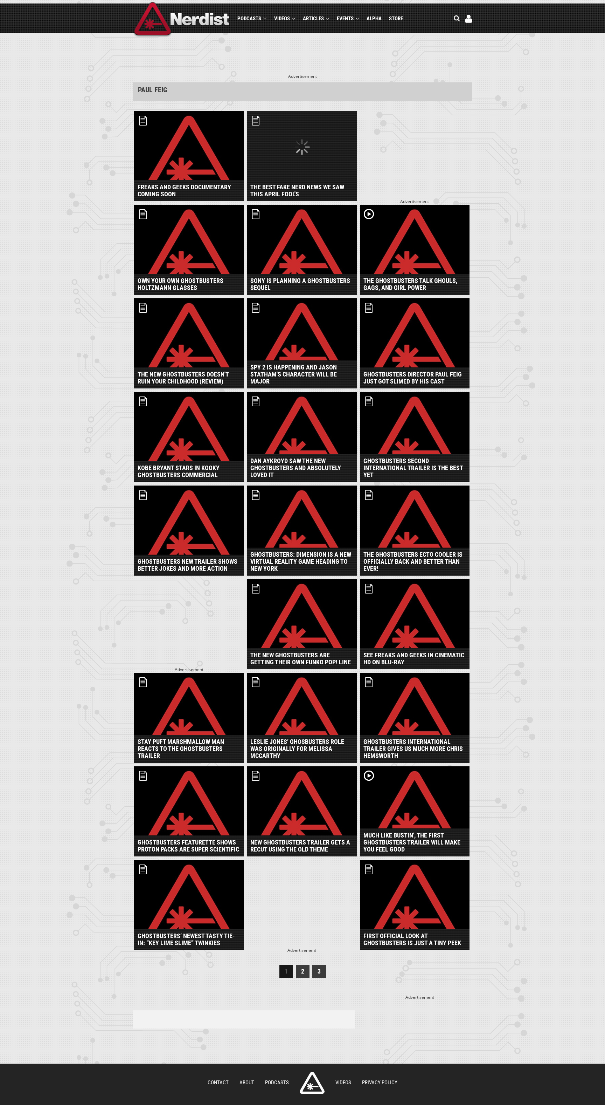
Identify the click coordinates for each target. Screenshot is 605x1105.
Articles (313, 18)
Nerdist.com (312, 1083)
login (468, 19)
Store (396, 18)
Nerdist (182, 20)
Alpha (374, 18)
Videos (282, 18)
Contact (218, 1082)
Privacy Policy (379, 1082)
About (246, 1082)
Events (345, 18)
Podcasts (249, 18)
